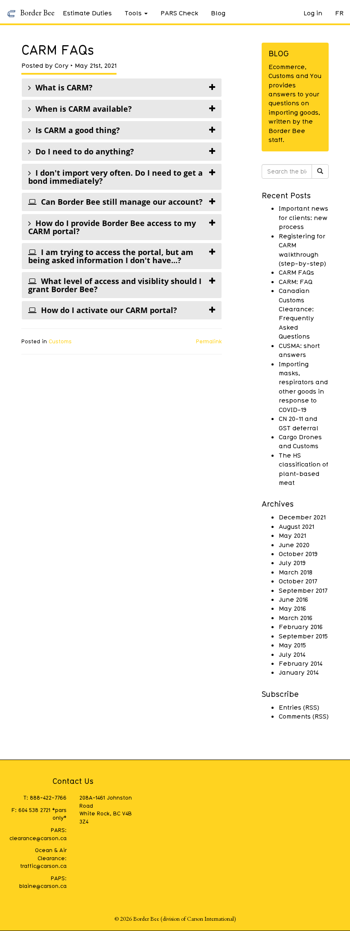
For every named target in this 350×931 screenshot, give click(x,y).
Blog (218, 13)
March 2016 (295, 617)
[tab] (122, 87)
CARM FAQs (296, 272)
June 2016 (293, 599)
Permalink (209, 341)
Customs (60, 341)
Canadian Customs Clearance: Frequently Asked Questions (296, 313)
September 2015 (303, 636)
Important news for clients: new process (303, 217)
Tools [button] (133, 13)
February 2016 (301, 626)
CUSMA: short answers (299, 350)
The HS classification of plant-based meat (303, 469)
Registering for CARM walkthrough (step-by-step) (302, 249)
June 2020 (294, 544)
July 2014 (292, 654)
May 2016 (292, 608)
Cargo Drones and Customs (300, 441)
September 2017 (303, 590)
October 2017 (298, 581)
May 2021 (292, 535)
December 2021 (302, 517)
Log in (312, 13)
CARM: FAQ (295, 281)
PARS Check (179, 13)
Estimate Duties (87, 13)
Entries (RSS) (299, 707)
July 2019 (292, 562)
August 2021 (296, 526)
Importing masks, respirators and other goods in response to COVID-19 (303, 387)
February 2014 (301, 663)
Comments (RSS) (304, 716)
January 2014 (299, 672)
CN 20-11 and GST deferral (298, 423)
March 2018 (295, 572)
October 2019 (298, 553)
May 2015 (292, 645)
